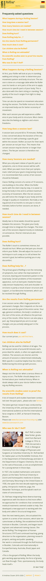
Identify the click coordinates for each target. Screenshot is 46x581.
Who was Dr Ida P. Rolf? (12, 62)
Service (39, 400)
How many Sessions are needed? (16, 26)
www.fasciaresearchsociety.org (24, 419)
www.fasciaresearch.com (12, 422)
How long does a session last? (15, 22)
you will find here (25, 336)
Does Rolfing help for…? (12, 37)
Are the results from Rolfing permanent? (20, 41)
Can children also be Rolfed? (14, 48)
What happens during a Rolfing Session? (20, 18)
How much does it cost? (12, 44)
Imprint (29, 575)
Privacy (38, 575)
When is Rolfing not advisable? (16, 52)
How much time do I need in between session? (22, 30)
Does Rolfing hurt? (10, 33)
